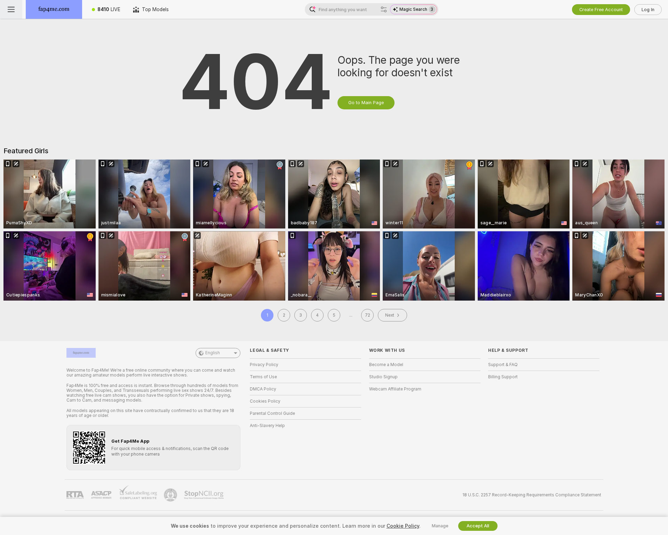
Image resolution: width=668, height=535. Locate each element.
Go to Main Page (366, 102)
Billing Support (503, 376)
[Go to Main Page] (54, 9)
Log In (648, 9)
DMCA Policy (263, 389)
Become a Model (386, 364)
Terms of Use (263, 376)
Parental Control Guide (272, 413)
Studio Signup (383, 376)
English (212, 352)
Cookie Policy (403, 526)
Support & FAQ (503, 364)
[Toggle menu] (11, 9)
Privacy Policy (264, 364)
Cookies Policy (265, 401)
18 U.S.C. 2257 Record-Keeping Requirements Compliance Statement (531, 495)
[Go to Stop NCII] (204, 495)
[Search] (384, 9)
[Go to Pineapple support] (171, 495)
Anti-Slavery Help (267, 425)
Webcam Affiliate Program (395, 389)
